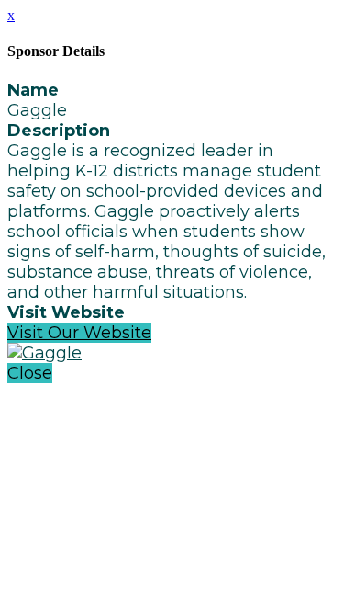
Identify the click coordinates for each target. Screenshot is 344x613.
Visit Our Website (79, 333)
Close (29, 373)
